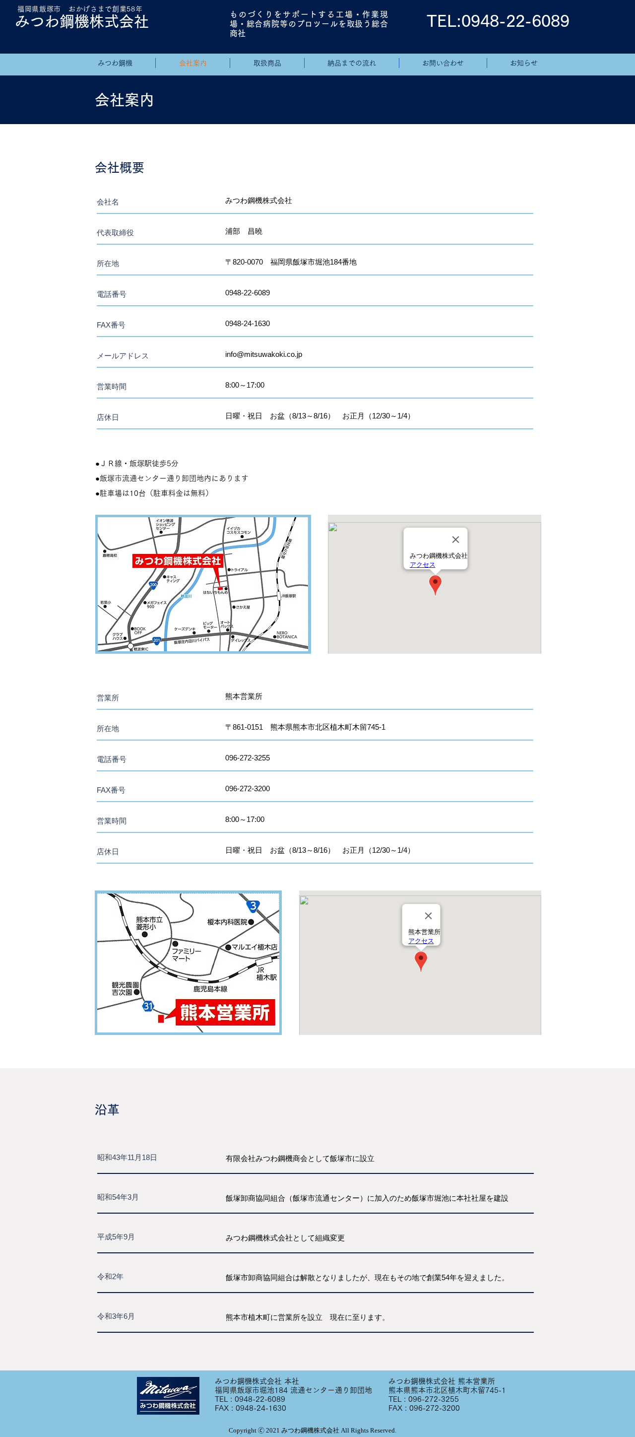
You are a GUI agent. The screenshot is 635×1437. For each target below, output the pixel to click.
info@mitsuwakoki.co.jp (263, 354)
